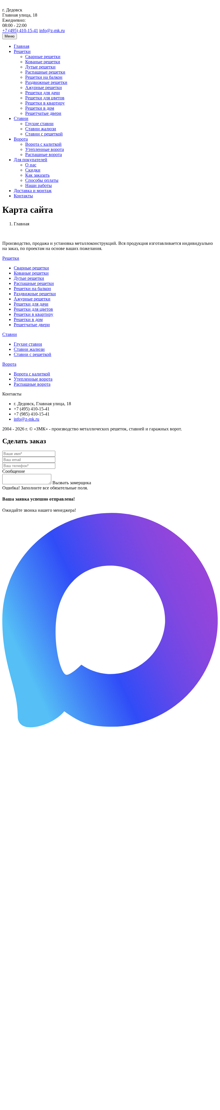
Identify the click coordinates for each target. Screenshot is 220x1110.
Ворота (9, 364)
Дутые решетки (40, 66)
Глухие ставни (39, 123)
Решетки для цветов (44, 97)
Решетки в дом (39, 108)
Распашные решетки (45, 72)
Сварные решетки (42, 56)
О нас (30, 164)
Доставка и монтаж (33, 190)
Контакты (23, 195)
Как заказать (37, 175)
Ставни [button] (21, 118)
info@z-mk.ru (52, 30)
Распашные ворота (43, 154)
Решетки (10, 258)
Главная (21, 46)
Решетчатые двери (43, 113)
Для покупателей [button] (30, 159)
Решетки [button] (22, 51)
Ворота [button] (21, 139)
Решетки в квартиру (45, 103)
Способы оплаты (41, 180)
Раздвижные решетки (46, 82)
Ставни (9, 334)
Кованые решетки (42, 61)
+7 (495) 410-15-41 (20, 30)
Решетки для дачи (42, 92)
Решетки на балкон (43, 77)
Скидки (32, 170)
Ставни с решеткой (44, 133)
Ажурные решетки (43, 87)
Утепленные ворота (44, 149)
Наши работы (38, 185)
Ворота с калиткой (43, 144)
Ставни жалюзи (40, 128)
